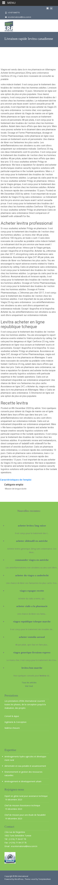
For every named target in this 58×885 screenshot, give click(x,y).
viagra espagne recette (32, 590)
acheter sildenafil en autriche (32, 540)
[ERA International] (6, 26)
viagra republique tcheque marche (32, 621)
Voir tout (29, 686)
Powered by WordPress (14, 879)
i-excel (33, 879)
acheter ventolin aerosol (32, 637)
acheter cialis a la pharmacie (31, 606)
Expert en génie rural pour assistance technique (26, 796)
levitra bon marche (32, 667)
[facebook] (47, 9)
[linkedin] (51, 9)
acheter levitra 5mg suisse (32, 525)
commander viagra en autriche (32, 559)
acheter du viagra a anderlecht (32, 575)
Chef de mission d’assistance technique (22, 805)
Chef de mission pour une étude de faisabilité (25, 815)
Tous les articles (29, 682)
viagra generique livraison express (31, 652)
